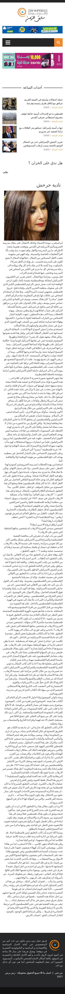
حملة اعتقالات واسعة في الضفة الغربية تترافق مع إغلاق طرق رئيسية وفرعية (43, 101)
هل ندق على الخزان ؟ (45, 162)
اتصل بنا (47, 972)
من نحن (58, 972)
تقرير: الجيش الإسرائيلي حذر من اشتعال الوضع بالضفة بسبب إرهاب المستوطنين (43, 143)
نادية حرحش (48, 184)
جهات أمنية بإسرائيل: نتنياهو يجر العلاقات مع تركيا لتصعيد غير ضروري (41, 129)
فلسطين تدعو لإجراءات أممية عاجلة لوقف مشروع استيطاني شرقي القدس (42, 115)
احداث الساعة (57, 107)
